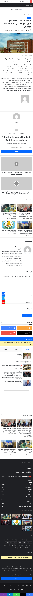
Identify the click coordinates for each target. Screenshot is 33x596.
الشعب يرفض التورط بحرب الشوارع (23, 361)
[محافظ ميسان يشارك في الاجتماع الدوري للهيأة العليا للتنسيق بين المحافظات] (6, 522)
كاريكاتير (29, 501)
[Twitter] (3, 298)
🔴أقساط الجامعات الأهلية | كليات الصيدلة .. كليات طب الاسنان (12, 366)
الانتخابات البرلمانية (21, 539)
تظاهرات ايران (28, 545)
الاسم (30, 295)
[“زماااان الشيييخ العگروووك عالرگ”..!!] (27, 383)
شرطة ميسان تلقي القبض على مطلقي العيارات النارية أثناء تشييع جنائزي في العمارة (25, 231)
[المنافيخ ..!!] (27, 356)
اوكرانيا (24, 542)
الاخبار (24, 14)
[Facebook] (3, 294)
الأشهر (27, 349)
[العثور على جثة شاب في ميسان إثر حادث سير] (8, 225)
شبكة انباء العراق (6, 585)
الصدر (6, 539)
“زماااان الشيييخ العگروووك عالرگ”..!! (13, 381)
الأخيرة (16, 349)
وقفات (15, 547)
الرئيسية (28, 14)
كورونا (29, 503)
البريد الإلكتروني (28, 302)
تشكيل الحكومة (9, 542)
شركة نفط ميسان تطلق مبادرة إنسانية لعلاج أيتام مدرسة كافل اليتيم (9, 214)
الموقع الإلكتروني (28, 308)
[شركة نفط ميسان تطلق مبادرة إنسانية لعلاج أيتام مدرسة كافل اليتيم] (8, 208)
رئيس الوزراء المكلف (19, 545)
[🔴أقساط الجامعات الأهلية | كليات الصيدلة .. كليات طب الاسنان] (27, 367)
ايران (20, 542)
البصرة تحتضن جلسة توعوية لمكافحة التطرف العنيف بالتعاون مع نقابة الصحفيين (25, 214)
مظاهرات (20, 547)
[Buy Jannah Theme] (16, 9)
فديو (30, 499)
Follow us (29, 552)
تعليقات (6, 349)
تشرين (15, 542)
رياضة (29, 494)
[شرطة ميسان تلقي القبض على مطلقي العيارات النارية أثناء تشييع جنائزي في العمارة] (24, 225)
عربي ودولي (28, 496)
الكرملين (29, 542)
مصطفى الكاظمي (27, 547)
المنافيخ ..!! (19, 354)
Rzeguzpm (18, 247)
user (28, 30)
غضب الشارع (6, 545)
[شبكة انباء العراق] (23, 5)
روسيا (12, 545)
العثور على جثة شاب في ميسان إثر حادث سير (8, 231)
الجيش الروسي (13, 539)
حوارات (29, 491)
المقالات (29, 489)
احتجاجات (29, 539)
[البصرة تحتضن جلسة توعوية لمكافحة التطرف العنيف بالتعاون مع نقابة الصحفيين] (24, 208)
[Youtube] (3, 302)
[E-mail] (29, 107)
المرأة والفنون (28, 487)
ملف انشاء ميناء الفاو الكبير (25, 506)
